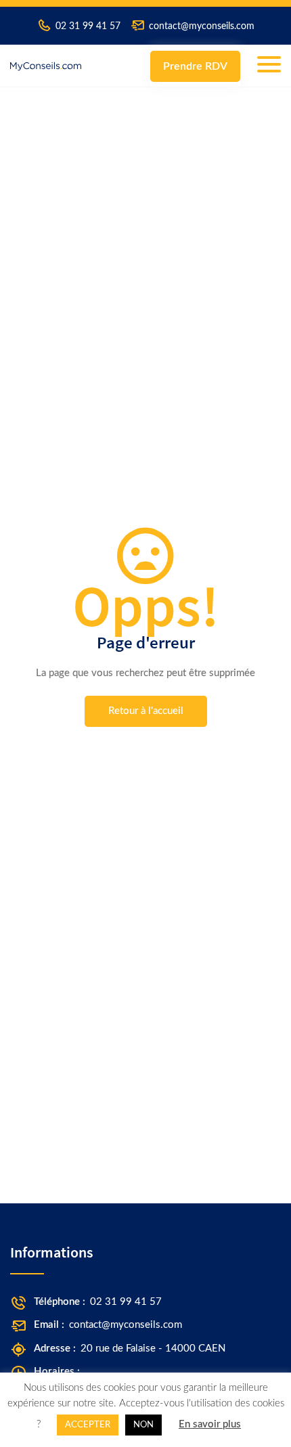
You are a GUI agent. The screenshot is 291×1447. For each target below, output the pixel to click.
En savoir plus (210, 1424)
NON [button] (143, 1425)
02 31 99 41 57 (87, 26)
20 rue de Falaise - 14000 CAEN (153, 1348)
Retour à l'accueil (145, 711)
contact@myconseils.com (201, 26)
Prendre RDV (195, 66)
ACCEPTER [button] (87, 1425)
